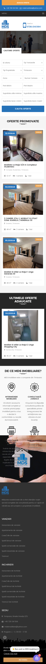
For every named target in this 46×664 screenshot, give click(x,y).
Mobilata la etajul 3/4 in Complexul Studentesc (20, 165)
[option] (23, 42)
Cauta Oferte (23, 109)
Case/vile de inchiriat (10, 581)
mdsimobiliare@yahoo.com (32, 8)
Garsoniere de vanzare (11, 525)
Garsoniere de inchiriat (11, 570)
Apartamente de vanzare (12, 530)
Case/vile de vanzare (10, 535)
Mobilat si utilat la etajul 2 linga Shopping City (19, 345)
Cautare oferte (12, 50)
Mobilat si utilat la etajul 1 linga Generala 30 (18, 273)
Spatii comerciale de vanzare (13, 546)
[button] (23, 13)
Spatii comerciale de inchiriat (13, 591)
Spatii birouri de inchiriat (11, 586)
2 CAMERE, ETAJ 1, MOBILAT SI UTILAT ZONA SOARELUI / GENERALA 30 (20, 219)
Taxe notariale (34, 440)
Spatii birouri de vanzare (11, 540)
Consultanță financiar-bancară (11, 442)
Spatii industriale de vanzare (13, 551)
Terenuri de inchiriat (10, 602)
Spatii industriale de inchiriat (13, 596)
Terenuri (5, 556)
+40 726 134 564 (12, 8)
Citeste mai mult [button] (10, 654)
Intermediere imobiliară (11, 397)
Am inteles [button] (23, 660)
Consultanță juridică (34, 397)
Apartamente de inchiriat (12, 576)
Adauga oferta (23, 3)
